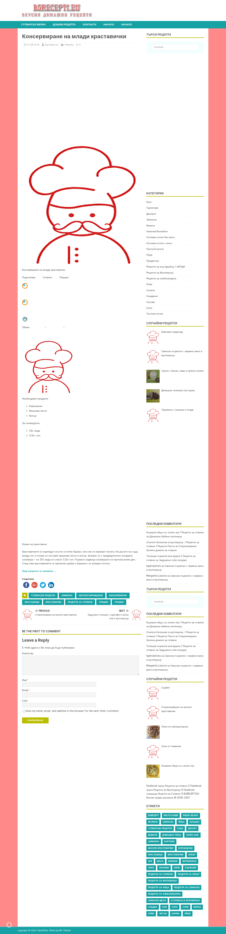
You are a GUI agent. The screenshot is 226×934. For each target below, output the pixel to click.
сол (164, 907)
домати (152, 835)
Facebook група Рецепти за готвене (166, 785)
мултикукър (189, 861)
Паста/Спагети (155, 249)
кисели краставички (160, 848)
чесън (163, 913)
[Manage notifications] (9, 925)
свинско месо (157, 900)
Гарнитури (152, 207)
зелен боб (192, 835)
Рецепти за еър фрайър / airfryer (165, 266)
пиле (177, 868)
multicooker (171, 815)
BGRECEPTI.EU (191, 793)
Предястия (152, 260)
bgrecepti (153, 815)
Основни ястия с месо (159, 243)
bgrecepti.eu (51, 44)
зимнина (67, 595)
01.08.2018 (33, 44)
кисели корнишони (91, 595)
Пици (149, 254)
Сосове (150, 302)
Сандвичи (152, 296)
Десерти (151, 213)
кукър (191, 854)
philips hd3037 (190, 815)
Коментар (27, 653)
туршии (103, 602)
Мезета (150, 225)
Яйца (181, 822)
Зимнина (69, 44)
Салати (150, 290)
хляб (151, 913)
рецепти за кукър (188, 874)
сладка (152, 907)
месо (160, 861)
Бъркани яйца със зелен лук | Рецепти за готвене (175, 532)
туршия (119, 602)
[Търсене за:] (175, 47)
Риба (149, 284)
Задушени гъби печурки (173, 560)
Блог (149, 202)
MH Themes (65, 930)
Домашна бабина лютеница (166, 536)
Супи (149, 307)
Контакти (89, 24)
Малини (153, 822)
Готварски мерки (33, 24)
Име (24, 680)
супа (175, 907)
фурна (197, 907)
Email (25, 690)
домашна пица (171, 835)
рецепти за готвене (80, 602)
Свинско (168, 822)
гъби (180, 828)
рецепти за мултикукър (162, 881)
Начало (108, 24)
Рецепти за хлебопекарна (161, 278)
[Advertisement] (53, 95)
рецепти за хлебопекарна (164, 894)
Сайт (25, 700)
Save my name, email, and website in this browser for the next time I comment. (72, 710)
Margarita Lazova (156, 575)
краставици (32, 602)
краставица (155, 854)
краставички (53, 602)
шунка (176, 913)
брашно (194, 822)
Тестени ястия (154, 313)
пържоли (190, 868)
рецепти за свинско (187, 887)
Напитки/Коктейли (157, 231)
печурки (164, 868)
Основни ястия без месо (160, 237)
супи (186, 907)
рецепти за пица (158, 887)
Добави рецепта (64, 24)
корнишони (185, 848)
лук (150, 861)
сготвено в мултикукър (185, 900)
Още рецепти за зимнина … (39, 571)
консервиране (118, 595)
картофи (169, 841)
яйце (188, 913)
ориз (151, 868)
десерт (192, 828)
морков (172, 861)
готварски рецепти (43, 595)
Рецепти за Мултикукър (159, 272)
